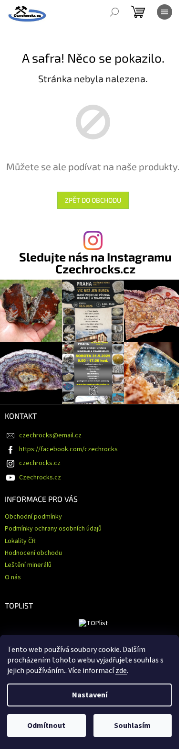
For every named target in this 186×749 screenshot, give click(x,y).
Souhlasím (132, 725)
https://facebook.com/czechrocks (68, 449)
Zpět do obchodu (93, 200)
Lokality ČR (20, 541)
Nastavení (89, 695)
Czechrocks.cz (40, 477)
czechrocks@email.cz (50, 435)
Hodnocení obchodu (33, 553)
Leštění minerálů (28, 565)
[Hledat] (114, 12)
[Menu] (164, 12)
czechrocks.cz (40, 463)
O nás (13, 577)
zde (121, 670)
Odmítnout (46, 725)
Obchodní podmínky (33, 516)
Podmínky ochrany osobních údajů (53, 528)
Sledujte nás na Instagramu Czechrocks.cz (95, 263)
